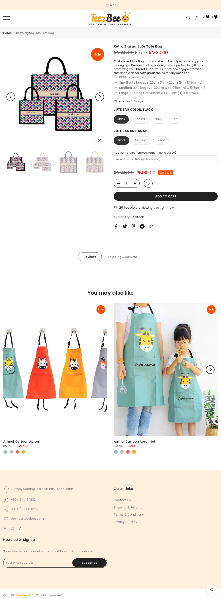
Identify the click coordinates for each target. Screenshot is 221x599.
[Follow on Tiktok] (19, 528)
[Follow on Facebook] (5, 528)
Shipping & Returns (122, 257)
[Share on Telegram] (142, 226)
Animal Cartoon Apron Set (134, 441)
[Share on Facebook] (116, 226)
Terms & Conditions (129, 514)
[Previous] (10, 96)
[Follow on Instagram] (12, 528)
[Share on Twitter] (125, 226)
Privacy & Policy (125, 522)
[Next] (99, 96)
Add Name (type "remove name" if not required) (145, 152)
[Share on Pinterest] (133, 226)
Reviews (90, 257)
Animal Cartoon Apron (21, 441)
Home (7, 33)
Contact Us (122, 500)
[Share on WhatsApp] (151, 226)
